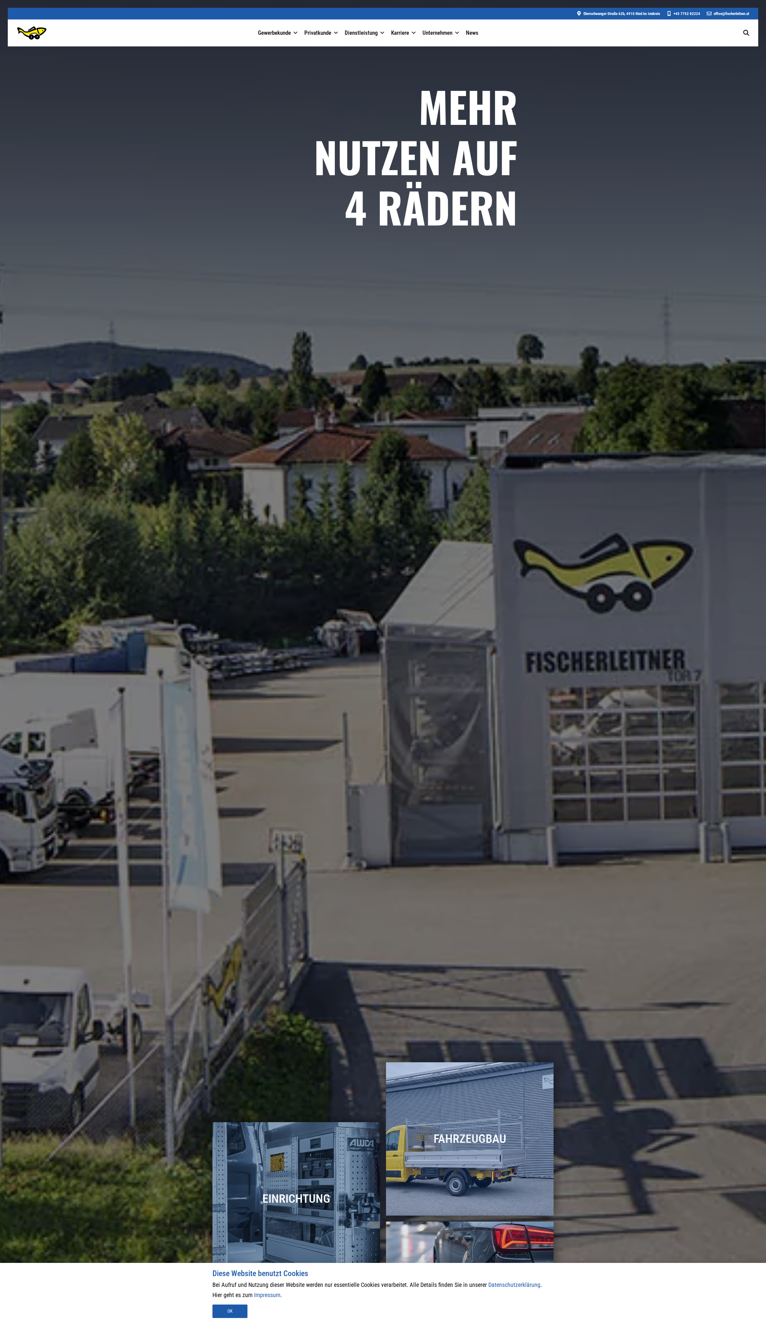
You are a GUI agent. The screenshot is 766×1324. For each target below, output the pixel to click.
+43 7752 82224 (687, 13)
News (472, 32)
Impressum (267, 1295)
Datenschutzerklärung (514, 1284)
